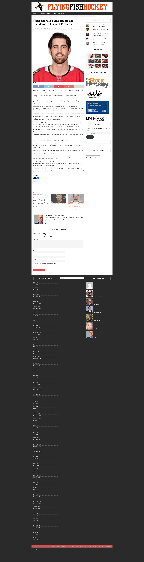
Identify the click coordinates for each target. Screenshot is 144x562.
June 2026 (35, 287)
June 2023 (35, 372)
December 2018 (37, 501)
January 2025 (36, 327)
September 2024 (37, 337)
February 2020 (36, 468)
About (58, 546)
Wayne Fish (48, 28)
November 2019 (37, 475)
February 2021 (36, 439)
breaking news (56, 28)
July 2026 (35, 284)
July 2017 (35, 534)
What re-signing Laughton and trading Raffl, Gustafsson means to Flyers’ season (75, 205)
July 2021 (35, 427)
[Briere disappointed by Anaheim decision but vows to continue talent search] (98, 66)
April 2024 (35, 349)
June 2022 (35, 401)
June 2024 (35, 344)
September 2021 (37, 422)
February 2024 (36, 353)
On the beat (108, 546)
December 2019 (37, 472)
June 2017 (35, 537)
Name (34, 250)
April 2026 (35, 291)
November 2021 (37, 418)
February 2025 (36, 325)
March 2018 (36, 522)
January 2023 (36, 384)
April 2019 (35, 491)
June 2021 (35, 430)
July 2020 (35, 456)
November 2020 (37, 446)
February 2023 (36, 382)
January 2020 (36, 470)
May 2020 (35, 461)
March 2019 (36, 494)
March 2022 (36, 408)
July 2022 (35, 399)
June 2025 (35, 315)
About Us (35, 13)
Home (52, 546)
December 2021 (37, 415)
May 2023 (35, 375)
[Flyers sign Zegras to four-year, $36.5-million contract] (105, 61)
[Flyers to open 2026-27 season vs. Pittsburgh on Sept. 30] (91, 66)
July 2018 (35, 513)
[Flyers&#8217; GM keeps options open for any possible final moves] (58, 198)
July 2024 (35, 341)
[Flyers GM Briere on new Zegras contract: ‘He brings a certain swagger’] (98, 61)
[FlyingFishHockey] (72, 11)
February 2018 (36, 525)
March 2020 (36, 465)
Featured (101, 546)
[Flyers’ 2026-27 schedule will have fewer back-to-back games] (91, 61)
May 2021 (35, 432)
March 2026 (36, 294)
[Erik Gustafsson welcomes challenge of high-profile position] (42, 201)
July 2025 (35, 313)
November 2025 (37, 303)
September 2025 (37, 308)
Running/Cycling (59, 13)
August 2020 (36, 453)
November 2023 (37, 361)
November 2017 (37, 532)
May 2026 (35, 289)
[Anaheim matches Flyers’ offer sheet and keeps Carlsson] (105, 66)
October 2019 (36, 477)
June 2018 (35, 515)
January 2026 (36, 299)
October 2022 (36, 391)
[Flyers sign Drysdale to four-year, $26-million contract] (105, 56)
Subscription (65, 546)
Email (34, 255)
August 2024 (36, 339)
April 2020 (35, 463)
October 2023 (36, 363)
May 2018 (35, 518)
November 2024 (37, 332)
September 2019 (37, 480)
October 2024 (36, 334)
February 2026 (36, 296)
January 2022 (36, 413)
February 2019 (36, 496)
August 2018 (36, 511)
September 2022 (37, 394)
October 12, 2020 (39, 28)
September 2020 (37, 451)
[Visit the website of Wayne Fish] (45, 223)
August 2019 (36, 482)
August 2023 (36, 368)
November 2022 (37, 389)
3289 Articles (60, 215)
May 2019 (35, 489)
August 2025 (36, 311)
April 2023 (35, 377)
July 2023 (35, 370)
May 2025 (35, 318)
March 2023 (36, 380)
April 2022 (35, 406)
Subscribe (90, 137)
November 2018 (37, 503)
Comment (35, 239)
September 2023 (37, 365)
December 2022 (37, 387)
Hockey (62, 28)
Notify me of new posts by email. (43, 266)
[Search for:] (103, 16)
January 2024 (36, 356)
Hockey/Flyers (45, 13)
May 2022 (35, 403)
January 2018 (36, 527)
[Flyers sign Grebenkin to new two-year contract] (91, 56)
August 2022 (36, 396)
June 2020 (35, 458)
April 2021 (35, 434)
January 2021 (36, 442)
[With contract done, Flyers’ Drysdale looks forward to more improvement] (98, 56)
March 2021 (36, 437)
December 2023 (37, 358)
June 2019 (35, 487)
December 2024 (37, 330)
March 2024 (36, 351)
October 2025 (36, 306)
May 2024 (35, 346)
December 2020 (37, 444)
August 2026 (36, 282)
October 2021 (36, 420)
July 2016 (35, 542)
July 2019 (35, 484)
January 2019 (36, 499)
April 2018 (35, 520)
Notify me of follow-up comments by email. (46, 263)
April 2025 (35, 320)
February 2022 (36, 411)
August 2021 (36, 425)
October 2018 (36, 506)
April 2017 (35, 539)
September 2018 (37, 508)
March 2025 (36, 322)
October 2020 (36, 449)
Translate (97, 157)
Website (35, 259)
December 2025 (37, 301)
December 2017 (37, 530)
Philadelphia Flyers (69, 28)
